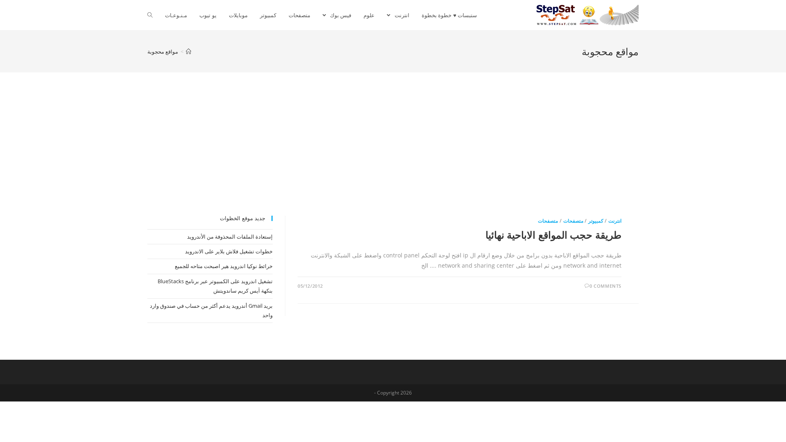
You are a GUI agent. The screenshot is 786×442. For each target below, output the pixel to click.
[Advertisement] (393, 154)
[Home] (188, 51)
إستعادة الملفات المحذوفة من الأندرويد (230, 236)
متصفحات (573, 220)
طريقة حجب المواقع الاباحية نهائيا (553, 234)
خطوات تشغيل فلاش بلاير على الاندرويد (229, 251)
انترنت (614, 220)
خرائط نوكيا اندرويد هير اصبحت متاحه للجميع (224, 266)
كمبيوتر (595, 220)
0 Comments (605, 286)
